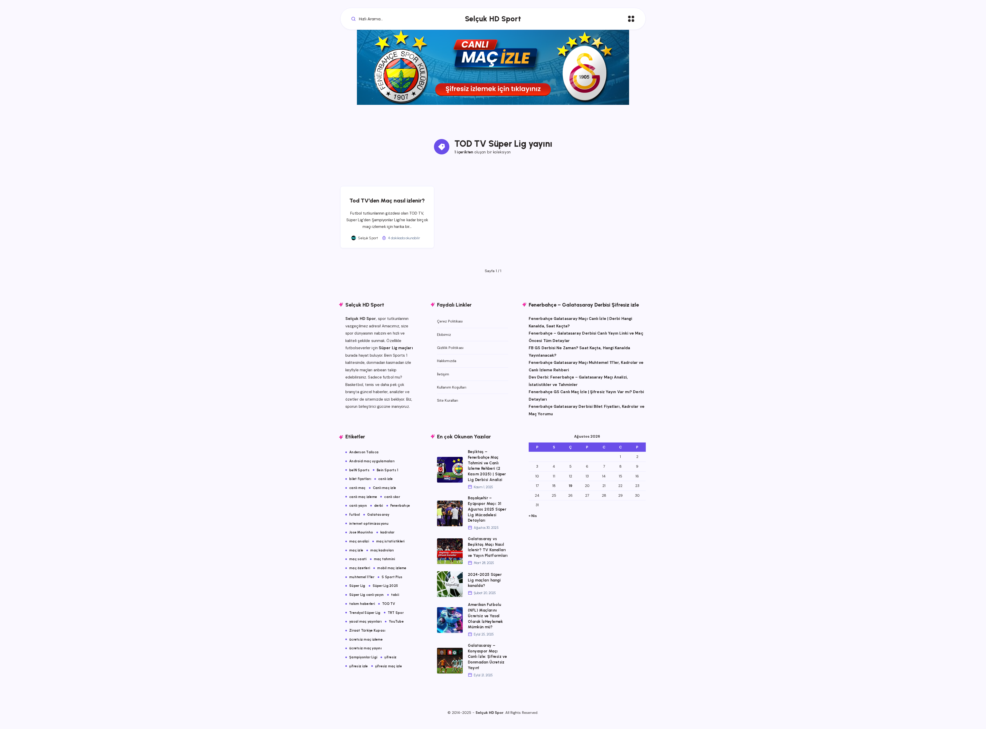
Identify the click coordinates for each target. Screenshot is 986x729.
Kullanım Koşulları (451, 387)
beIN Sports (359, 470)
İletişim (443, 374)
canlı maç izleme (363, 497)
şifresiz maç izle (388, 666)
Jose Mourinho (361, 532)
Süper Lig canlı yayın (366, 595)
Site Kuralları (447, 400)
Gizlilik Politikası (450, 347)
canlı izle (385, 479)
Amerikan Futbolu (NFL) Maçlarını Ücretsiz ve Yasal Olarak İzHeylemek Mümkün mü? (485, 615)
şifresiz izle (358, 666)
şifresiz (390, 657)
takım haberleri (362, 604)
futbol (354, 514)
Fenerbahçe (400, 505)
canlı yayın (358, 505)
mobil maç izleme (391, 568)
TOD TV (388, 604)
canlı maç (357, 488)
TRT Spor (396, 613)
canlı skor (392, 497)
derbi (378, 505)
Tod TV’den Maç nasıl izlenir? (387, 200)
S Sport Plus (392, 577)
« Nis (533, 515)
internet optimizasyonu (369, 523)
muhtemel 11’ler (361, 577)
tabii (395, 595)
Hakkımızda (446, 360)
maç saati (357, 559)
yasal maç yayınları (365, 621)
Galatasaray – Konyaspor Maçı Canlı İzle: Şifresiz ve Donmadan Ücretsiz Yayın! (487, 656)
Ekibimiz (444, 334)
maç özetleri (359, 568)
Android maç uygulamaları (371, 461)
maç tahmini (384, 559)
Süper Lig (357, 586)
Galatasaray (378, 514)
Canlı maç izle (384, 488)
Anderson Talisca (363, 452)
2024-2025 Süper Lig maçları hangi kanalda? (485, 580)
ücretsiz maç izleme (366, 639)
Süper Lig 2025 (385, 586)
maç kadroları (382, 550)
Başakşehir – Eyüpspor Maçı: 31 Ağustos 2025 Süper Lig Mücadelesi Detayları (487, 509)
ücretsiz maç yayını (365, 648)
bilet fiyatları (360, 479)
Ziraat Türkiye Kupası (367, 630)
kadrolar (387, 532)
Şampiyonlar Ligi (363, 657)
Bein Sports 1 (387, 470)
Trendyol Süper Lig (365, 613)
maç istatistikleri (390, 541)
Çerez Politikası (450, 321)
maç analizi (359, 541)
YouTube (396, 621)
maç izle (356, 550)
